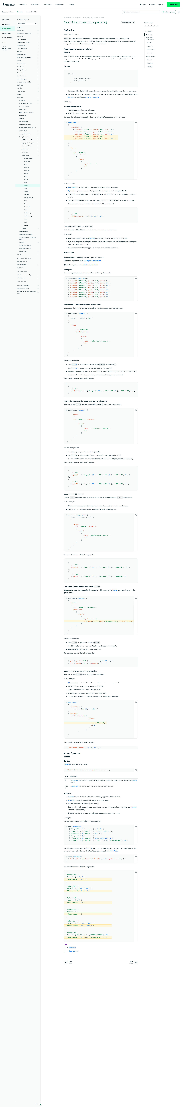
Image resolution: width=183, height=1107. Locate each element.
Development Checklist (24, 82)
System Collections (24, 245)
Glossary (21, 118)
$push (26, 210)
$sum (25, 219)
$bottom (26, 167)
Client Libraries (7, 38)
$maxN (26, 191)
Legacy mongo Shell (25, 248)
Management (6, 33)
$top (25, 222)
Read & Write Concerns (26, 112)
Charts (19, 94)
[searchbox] (141, 12)
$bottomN (27, 170)
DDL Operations (24, 106)
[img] (145, 26)
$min (25, 200)
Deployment (6, 24)
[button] (143, 4)
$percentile (27, 207)
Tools (4, 42)
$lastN (26, 185)
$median (26, 194)
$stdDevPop (27, 213)
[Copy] (136, 122)
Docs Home (67, 17)
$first (25, 176)
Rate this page (148, 22)
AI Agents (20, 267)
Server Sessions (23, 231)
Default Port (22, 109)
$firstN (26, 179)
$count (26, 173)
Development (77, 17)
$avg (25, 164)
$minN (26, 204)
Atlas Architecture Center (6, 48)
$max (25, 188)
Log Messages (23, 121)
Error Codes (22, 115)
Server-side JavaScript (25, 234)
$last (25, 182)
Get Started (173, 5)
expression (75, 780)
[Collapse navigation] (40, 1104)
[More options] (133, 22)
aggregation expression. (92, 261)
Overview (19, 27)
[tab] (19, 11)
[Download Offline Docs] (36, 1104)
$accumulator (28, 158)
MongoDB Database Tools (26, 127)
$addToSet (27, 161)
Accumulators (99, 17)
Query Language (88, 17)
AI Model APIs (21, 261)
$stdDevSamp (28, 216)
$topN (26, 225)
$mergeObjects (28, 197)
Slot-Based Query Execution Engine (27, 238)
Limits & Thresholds (25, 124)
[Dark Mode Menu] (178, 12)
